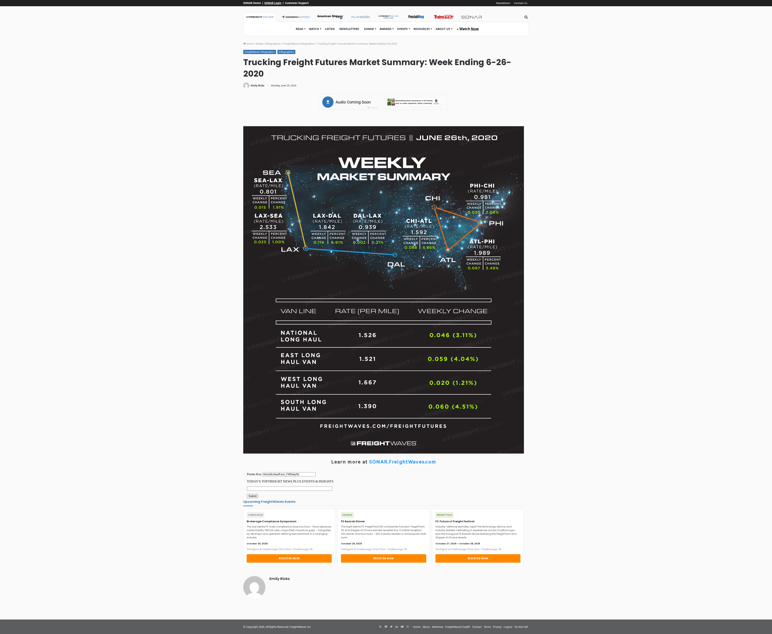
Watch (314, 29)
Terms (487, 627)
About (426, 627)
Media (259, 43)
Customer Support (297, 3)
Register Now (289, 558)
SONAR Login (272, 3)
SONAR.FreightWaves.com (402, 462)
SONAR (369, 29)
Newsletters (503, 3)
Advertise (437, 627)
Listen (330, 29)
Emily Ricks (257, 85)
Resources (422, 29)
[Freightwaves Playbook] (360, 17)
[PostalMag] (416, 17)
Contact (477, 627)
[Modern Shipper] (295, 17)
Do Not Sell (521, 627)
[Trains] (444, 17)
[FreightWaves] (259, 17)
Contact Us (520, 3)
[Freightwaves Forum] (388, 17)
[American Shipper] (330, 17)
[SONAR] (471, 17)
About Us (443, 29)
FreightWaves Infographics (299, 43)
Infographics (273, 43)
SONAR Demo (252, 3)
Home (250, 43)
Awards (385, 29)
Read (299, 29)
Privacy (497, 627)
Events (402, 29)
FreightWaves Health (457, 627)
